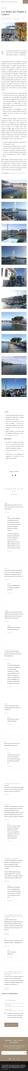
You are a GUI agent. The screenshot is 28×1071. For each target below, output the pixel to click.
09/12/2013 (6, 794)
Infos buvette (15, 435)
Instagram (10, 1059)
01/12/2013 (9, 766)
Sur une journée (9, 19)
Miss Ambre (7, 804)
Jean (5, 741)
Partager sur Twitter (15, 475)
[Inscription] (25, 1053)
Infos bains (8, 435)
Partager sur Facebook (12, 475)
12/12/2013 (6, 819)
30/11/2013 (6, 748)
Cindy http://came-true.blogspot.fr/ (12, 783)
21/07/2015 (6, 987)
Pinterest (14, 1059)
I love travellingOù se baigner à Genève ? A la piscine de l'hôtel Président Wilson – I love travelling (13, 973)
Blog (25, 1)
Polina (5, 704)
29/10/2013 (6, 512)
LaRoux (6, 610)
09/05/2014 (9, 900)
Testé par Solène (16, 19)
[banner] (8, 2)
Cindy (5, 568)
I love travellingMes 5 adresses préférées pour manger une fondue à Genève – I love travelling (13, 916)
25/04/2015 (9, 957)
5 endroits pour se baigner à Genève (17, 173)
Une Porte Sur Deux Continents (11, 650)
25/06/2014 (6, 933)
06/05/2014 (6, 881)
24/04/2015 (6, 945)
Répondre (6, 934)
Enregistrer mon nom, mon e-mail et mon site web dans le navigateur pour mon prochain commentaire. (15, 1015)
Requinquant (3, 19)
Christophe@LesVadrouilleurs (11, 858)
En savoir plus (4, 1069)
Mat (5, 939)
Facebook (18, 1059)
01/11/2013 (6, 713)
